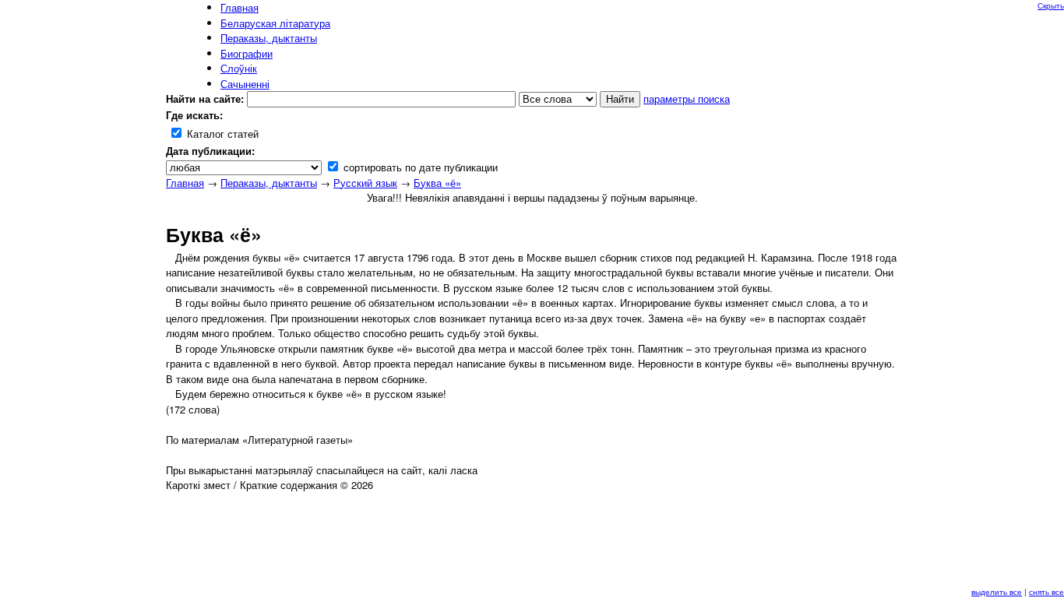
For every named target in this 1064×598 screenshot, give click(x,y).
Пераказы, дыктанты (268, 182)
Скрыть (1051, 5)
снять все (1046, 591)
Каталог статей (221, 133)
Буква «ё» (437, 182)
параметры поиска (686, 98)
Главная (185, 182)
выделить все (996, 591)
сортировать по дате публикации (419, 167)
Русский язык (365, 182)
